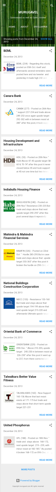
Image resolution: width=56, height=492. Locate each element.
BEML (7, 51)
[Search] (52, 6)
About (24, 26)
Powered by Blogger (30, 480)
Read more (45, 85)
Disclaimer (40, 26)
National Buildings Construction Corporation (21, 284)
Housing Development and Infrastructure (21, 142)
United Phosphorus (17, 425)
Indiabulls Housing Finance (22, 189)
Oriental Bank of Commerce (23, 331)
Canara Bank (12, 96)
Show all (46, 39)
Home (12, 26)
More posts (28, 469)
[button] (50, 51)
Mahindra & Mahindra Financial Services (18, 236)
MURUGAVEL (28, 12)
